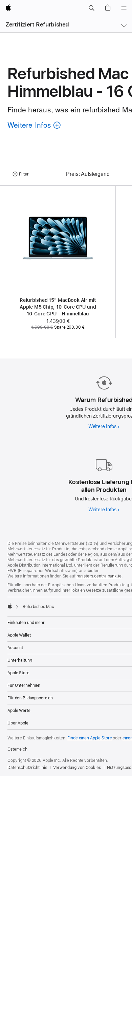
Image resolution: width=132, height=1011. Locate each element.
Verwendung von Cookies (77, 767)
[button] (91, 8)
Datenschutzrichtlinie (27, 767)
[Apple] (9, 606)
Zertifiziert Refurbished (37, 24)
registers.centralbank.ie (99, 576)
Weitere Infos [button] (32, 126)
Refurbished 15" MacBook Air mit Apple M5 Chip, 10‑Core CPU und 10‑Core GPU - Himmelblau (58, 306)
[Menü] (124, 8)
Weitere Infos (103, 426)
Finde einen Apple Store (89, 738)
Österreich (17, 749)
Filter (24, 174)
